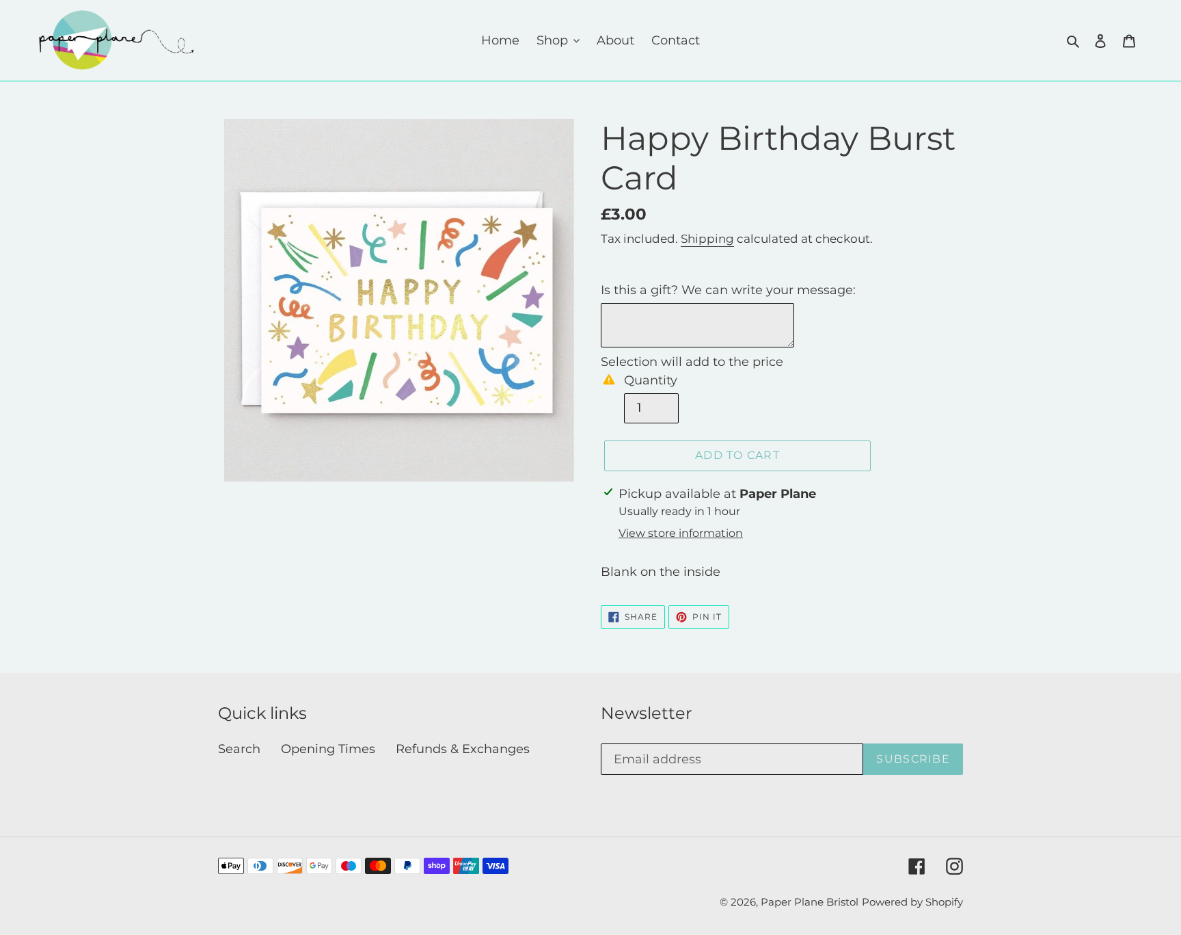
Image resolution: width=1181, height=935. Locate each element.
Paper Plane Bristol (809, 901)
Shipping (707, 239)
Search (239, 748)
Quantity (650, 380)
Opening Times (328, 748)
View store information (681, 533)
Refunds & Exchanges (463, 748)
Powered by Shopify (912, 901)
